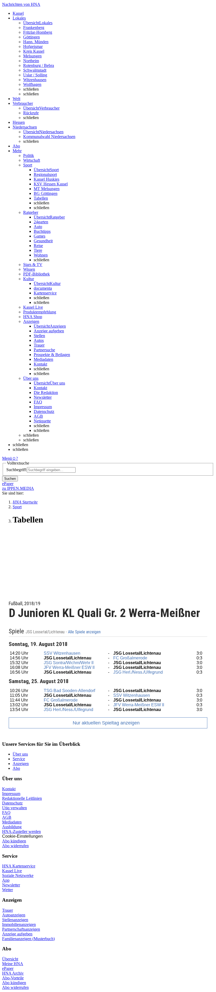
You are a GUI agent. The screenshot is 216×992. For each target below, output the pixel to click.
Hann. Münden (35, 42)
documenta (43, 288)
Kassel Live (12, 870)
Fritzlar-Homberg (37, 32)
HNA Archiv (13, 973)
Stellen (39, 335)
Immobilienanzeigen (19, 924)
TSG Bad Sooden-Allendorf (69, 690)
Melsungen (32, 56)
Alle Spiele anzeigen (85, 632)
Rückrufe (31, 113)
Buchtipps (42, 231)
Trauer (39, 345)
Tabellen (41, 198)
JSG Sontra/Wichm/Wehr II (69, 662)
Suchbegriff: (16, 469)
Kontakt (40, 364)
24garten (41, 222)
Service (19, 759)
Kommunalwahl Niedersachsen (49, 136)
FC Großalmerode (130, 658)
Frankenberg (33, 27)
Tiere (38, 250)
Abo (16, 768)
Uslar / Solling (35, 75)
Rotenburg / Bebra (38, 65)
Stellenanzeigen (15, 919)
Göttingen (31, 37)
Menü (7, 458)
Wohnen (41, 255)
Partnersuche (44, 350)
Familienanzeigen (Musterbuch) (28, 938)
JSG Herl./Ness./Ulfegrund (138, 672)
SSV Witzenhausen (62, 653)
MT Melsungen (47, 188)
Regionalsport (45, 174)
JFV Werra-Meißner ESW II (69, 667)
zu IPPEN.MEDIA (18, 488)
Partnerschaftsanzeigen (21, 929)
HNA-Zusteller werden (21, 831)
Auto (38, 226)
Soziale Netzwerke (17, 875)
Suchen (10, 479)
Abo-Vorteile (13, 978)
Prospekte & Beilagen (52, 354)
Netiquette (42, 421)
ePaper (7, 968)
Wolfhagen (32, 84)
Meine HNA (12, 963)
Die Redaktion (46, 392)
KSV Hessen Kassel (51, 184)
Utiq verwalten (14, 808)
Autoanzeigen (13, 915)
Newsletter (43, 397)
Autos (39, 340)
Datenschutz (44, 411)
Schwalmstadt (34, 70)
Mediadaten (43, 359)
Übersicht (10, 959)
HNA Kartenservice (18, 866)
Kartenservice (45, 293)
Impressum (43, 406)
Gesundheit (43, 241)
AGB (38, 416)
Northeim (31, 60)
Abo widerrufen (15, 845)
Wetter (7, 889)
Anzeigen (21, 763)
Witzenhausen (34, 79)
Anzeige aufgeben (49, 331)
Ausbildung (12, 827)
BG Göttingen (45, 193)
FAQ (38, 402)
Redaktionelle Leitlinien (22, 798)
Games (39, 236)
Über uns (20, 754)
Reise (38, 245)
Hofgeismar (33, 46)
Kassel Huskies (46, 179)
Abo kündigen (14, 841)
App (5, 880)
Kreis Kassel (33, 51)
